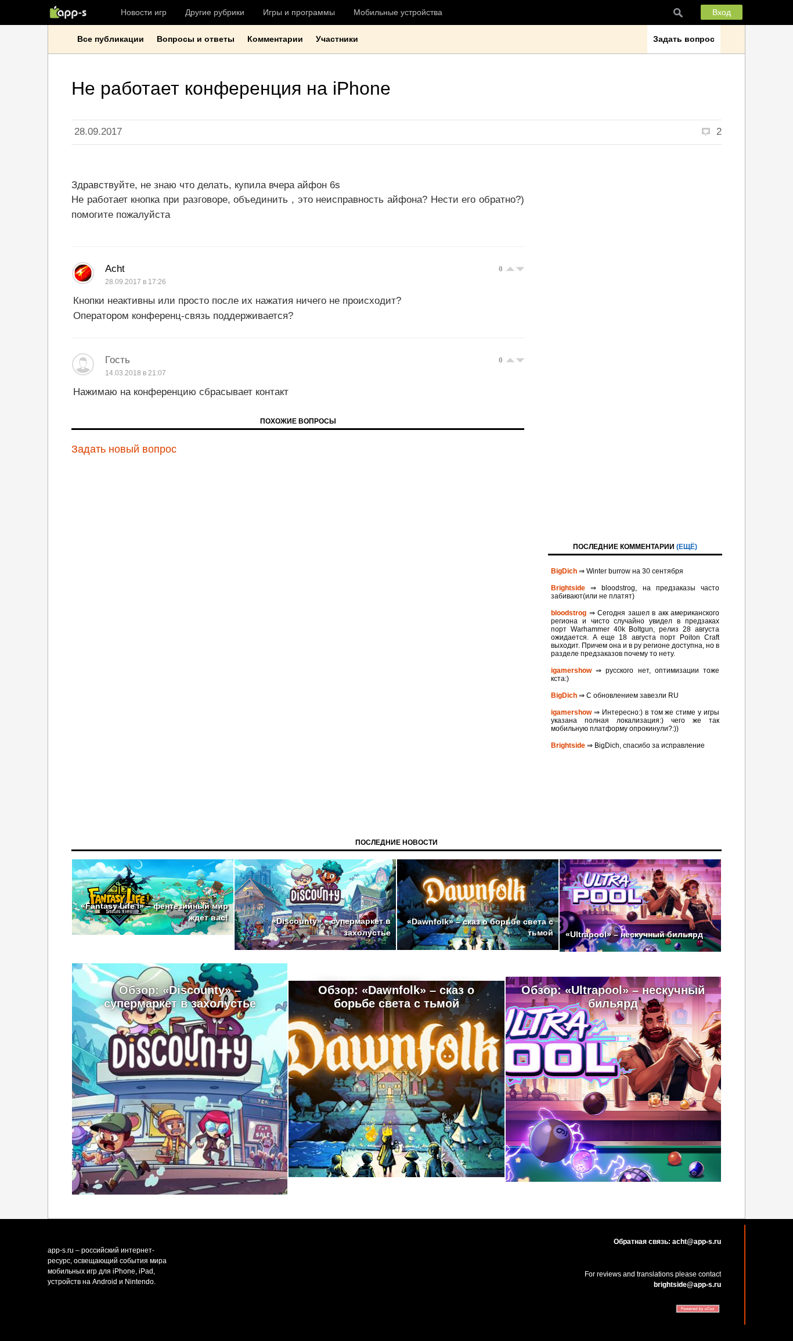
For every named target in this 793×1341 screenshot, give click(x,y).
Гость (117, 359)
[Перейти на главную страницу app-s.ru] (71, 12)
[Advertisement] (635, 342)
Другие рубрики (214, 12)
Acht (115, 268)
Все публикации (110, 39)
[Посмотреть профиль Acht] (83, 273)
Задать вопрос (684, 39)
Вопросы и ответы (196, 39)
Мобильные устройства (398, 12)
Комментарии (275, 39)
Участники (337, 39)
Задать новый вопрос (123, 449)
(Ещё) (686, 547)
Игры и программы (299, 12)
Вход (721, 12)
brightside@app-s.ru (687, 1285)
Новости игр (144, 12)
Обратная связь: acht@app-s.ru (667, 1242)
